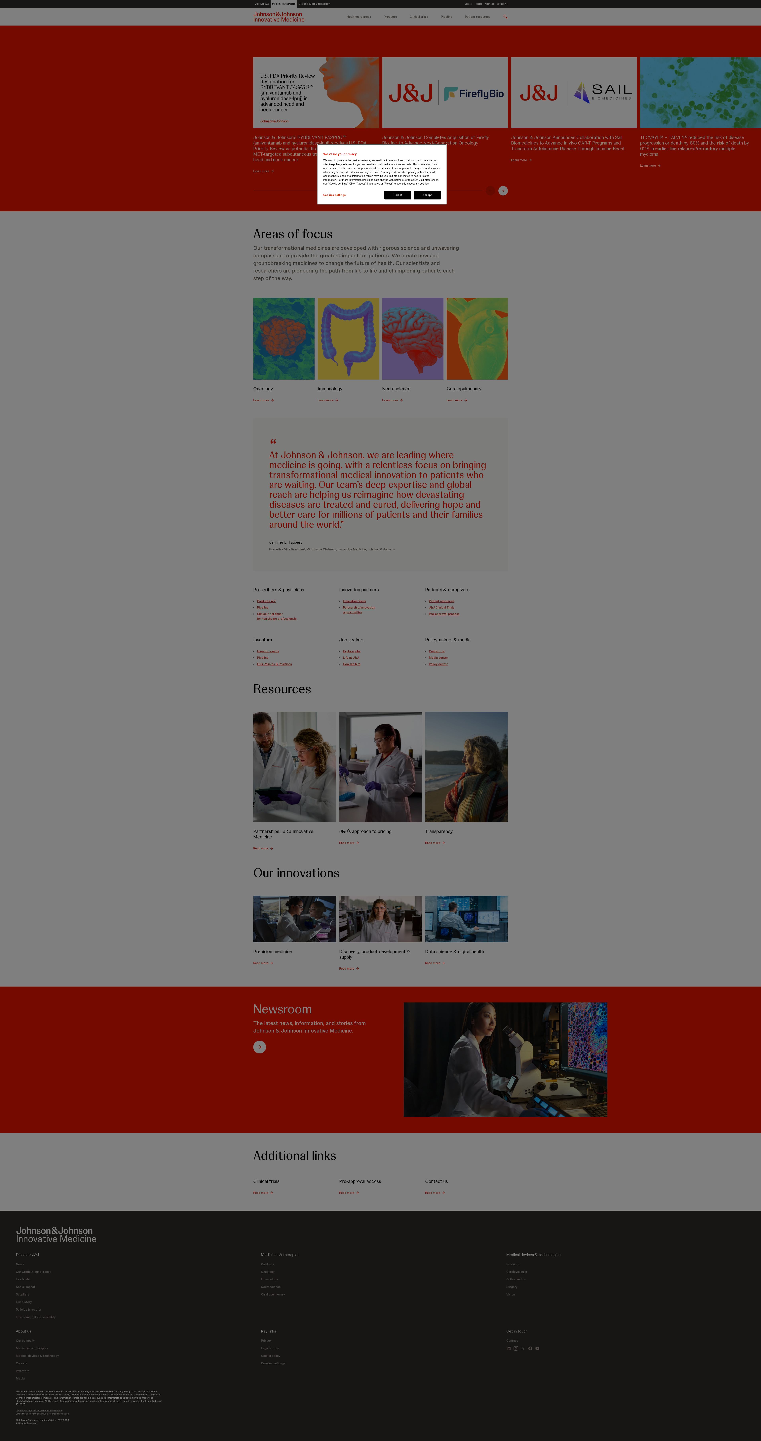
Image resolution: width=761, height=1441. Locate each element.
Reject (398, 194)
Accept (427, 194)
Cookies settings (334, 194)
